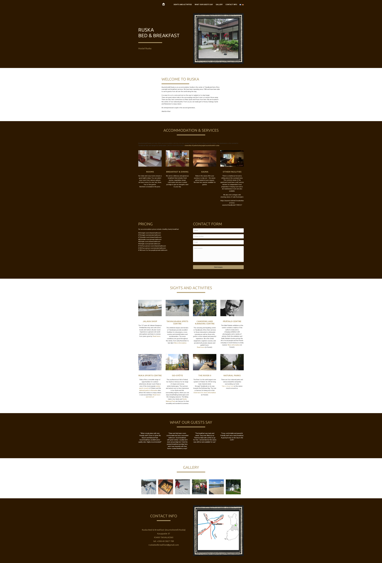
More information (234, 345)
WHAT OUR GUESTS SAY (204, 4)
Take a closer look (228, 386)
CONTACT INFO (231, 4)
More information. (180, 343)
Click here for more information (204, 393)
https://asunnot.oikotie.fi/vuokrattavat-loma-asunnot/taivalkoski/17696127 (232, 203)
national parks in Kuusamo (148, 390)
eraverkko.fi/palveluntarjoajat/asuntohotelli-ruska (202, 145)
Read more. (157, 336)
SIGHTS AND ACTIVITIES (183, 4)
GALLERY (219, 4)
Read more (201, 347)
